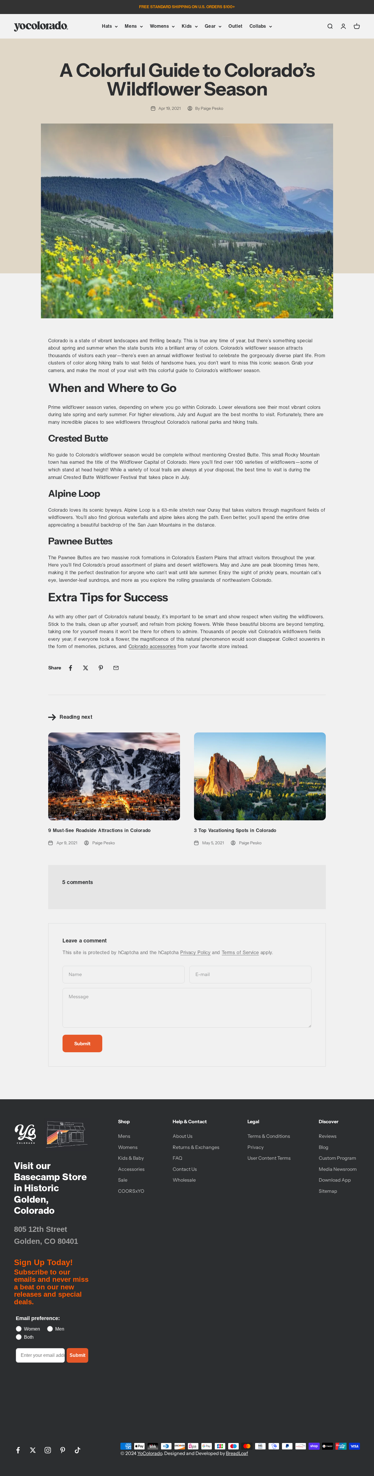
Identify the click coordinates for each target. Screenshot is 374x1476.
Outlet (235, 26)
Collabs (258, 26)
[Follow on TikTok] (78, 1450)
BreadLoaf (237, 1453)
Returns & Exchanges (196, 1147)
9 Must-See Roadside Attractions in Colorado (99, 830)
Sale (122, 1180)
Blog (323, 1147)
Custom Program (337, 1158)
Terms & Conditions (268, 1136)
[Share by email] (116, 668)
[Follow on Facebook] (18, 1450)
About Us (183, 1136)
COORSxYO (131, 1191)
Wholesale (184, 1180)
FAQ (177, 1158)
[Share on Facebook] (70, 668)
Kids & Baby (131, 1158)
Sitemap (328, 1191)
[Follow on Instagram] (48, 1450)
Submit (77, 1355)
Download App (335, 1180)
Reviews (328, 1136)
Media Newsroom (338, 1169)
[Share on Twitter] (85, 668)
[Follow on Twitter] (33, 1450)
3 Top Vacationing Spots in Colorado (235, 830)
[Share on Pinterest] (101, 668)
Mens (131, 26)
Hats (107, 26)
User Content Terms (269, 1158)
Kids (187, 26)
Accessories (131, 1169)
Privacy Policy (195, 952)
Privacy (255, 1147)
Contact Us (185, 1169)
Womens (159, 26)
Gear (210, 26)
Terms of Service (240, 952)
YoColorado (149, 1453)
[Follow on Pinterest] (63, 1450)
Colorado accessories (152, 646)
